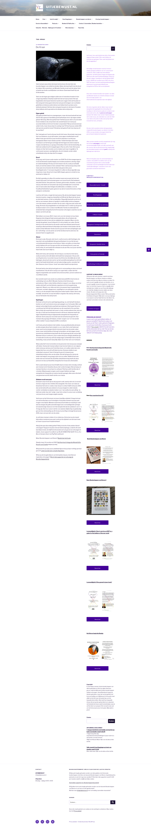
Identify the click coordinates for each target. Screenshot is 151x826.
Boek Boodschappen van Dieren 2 (96, 480)
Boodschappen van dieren (83, 19)
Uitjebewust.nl (61, 7)
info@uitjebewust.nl (82, 790)
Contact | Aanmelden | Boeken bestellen (90, 23)
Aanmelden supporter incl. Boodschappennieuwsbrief (84, 782)
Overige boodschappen (102, 19)
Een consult (95, 327)
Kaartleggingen (67, 19)
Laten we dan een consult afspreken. (52, 451)
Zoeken (89, 45)
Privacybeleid (77, 811)
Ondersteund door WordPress (86, 821)
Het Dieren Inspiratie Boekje (95, 633)
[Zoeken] (113, 48)
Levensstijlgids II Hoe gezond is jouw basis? (99, 582)
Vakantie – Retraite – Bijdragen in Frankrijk (48, 27)
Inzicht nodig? (54, 19)
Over (44, 19)
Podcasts (54, 23)
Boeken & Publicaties (68, 23)
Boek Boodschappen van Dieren (96, 438)
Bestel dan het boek (64, 438)
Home (37, 19)
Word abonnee (69, 27)
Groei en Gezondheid (42, 23)
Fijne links (81, 27)
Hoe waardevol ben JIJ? (97, 395)
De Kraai (40, 47)
